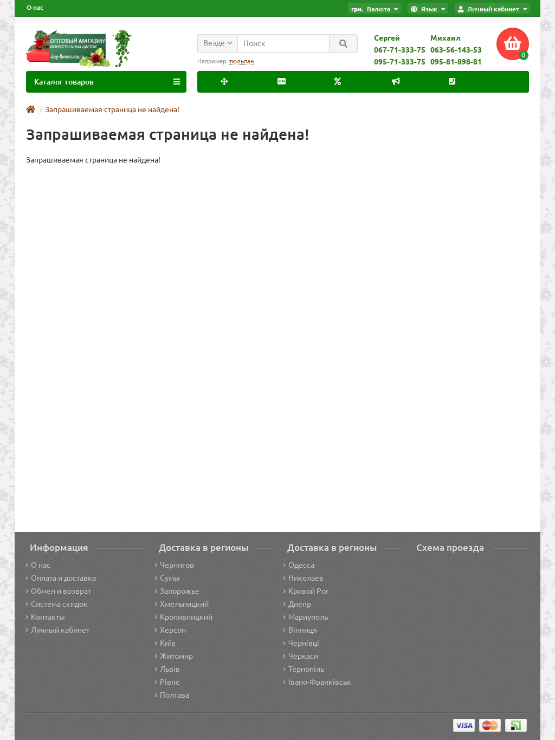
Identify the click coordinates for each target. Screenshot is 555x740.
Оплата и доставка (63, 578)
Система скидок (59, 604)
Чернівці (303, 643)
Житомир (176, 656)
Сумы (170, 578)
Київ (168, 643)
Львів (170, 669)
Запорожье (179, 591)
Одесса (301, 565)
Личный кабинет (60, 630)
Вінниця (302, 630)
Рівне (170, 682)
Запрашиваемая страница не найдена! (112, 109)
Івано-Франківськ (319, 682)
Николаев (306, 578)
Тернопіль (306, 669)
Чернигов (177, 565)
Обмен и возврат (61, 591)
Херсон (173, 630)
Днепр (299, 604)
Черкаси (303, 656)
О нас (35, 7)
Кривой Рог (308, 591)
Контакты (48, 617)
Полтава (174, 695)
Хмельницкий (184, 604)
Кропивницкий (186, 617)
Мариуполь (308, 617)
